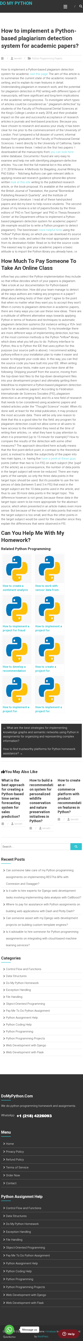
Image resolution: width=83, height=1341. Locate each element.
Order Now (13, 1175)
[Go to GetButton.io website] (9, 1337)
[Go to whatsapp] (9, 1329)
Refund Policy (15, 1159)
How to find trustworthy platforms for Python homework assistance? (39, 751)
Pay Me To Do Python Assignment (28, 1010)
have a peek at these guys (59, 458)
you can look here (62, 152)
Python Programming (19, 1031)
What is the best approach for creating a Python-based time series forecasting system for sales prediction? (13, 798)
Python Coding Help (19, 1024)
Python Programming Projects (47, 58)
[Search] (76, 846)
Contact (11, 1183)
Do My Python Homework (22, 983)
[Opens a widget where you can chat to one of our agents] (68, 1334)
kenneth (18, 58)
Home (10, 1144)
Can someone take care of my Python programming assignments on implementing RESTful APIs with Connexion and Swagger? (40, 877)
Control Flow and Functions (23, 969)
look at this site (20, 182)
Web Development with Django (26, 1045)
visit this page (39, 74)
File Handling (14, 997)
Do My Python (16, 3)
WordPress (42, 1336)
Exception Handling (18, 990)
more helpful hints (50, 230)
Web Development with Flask (25, 1052)
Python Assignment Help (22, 1017)
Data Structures (16, 976)
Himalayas (50, 1331)
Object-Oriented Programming (25, 1004)
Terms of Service (17, 1167)
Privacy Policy (15, 1151)
